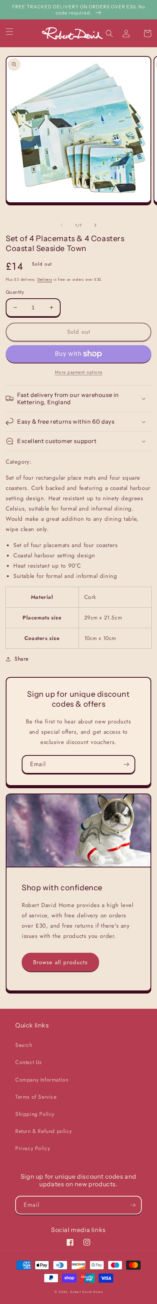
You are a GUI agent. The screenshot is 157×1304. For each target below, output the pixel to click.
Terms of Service (36, 1097)
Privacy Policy (32, 1148)
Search (23, 1045)
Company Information (41, 1079)
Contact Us (28, 1062)
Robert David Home (86, 1292)
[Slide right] (95, 225)
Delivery (44, 279)
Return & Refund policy (43, 1131)
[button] (14, 31)
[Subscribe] (126, 764)
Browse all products (60, 962)
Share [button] (21, 658)
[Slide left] (61, 225)
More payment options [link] (79, 372)
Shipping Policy (34, 1114)
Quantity (15, 292)
